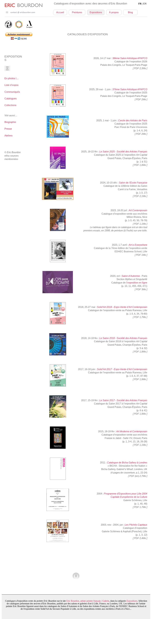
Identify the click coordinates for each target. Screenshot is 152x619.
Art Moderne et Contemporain (131, 431)
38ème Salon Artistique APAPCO (129, 58)
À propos (114, 12)
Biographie (10, 122)
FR (142, 3)
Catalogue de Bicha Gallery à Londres (127, 462)
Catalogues (10, 98)
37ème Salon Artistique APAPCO (129, 89)
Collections (10, 105)
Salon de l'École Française (133, 182)
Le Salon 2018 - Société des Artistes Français (123, 338)
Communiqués (12, 92)
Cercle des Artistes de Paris (132, 120)
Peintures (77, 12)
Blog (130, 12)
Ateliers (8, 135)
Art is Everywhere (138, 245)
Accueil (60, 12)
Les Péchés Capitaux (136, 524)
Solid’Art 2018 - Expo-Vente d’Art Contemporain (122, 307)
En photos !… (11, 78)
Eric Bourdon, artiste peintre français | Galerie (87, 601)
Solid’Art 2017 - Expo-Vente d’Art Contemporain (122, 369)
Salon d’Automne (131, 276)
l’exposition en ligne (136, 282)
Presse (8, 129)
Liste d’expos (11, 85)
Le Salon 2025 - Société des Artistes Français (123, 151)
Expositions (96, 12)
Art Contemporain (138, 210)
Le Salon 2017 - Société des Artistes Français (123, 400)
